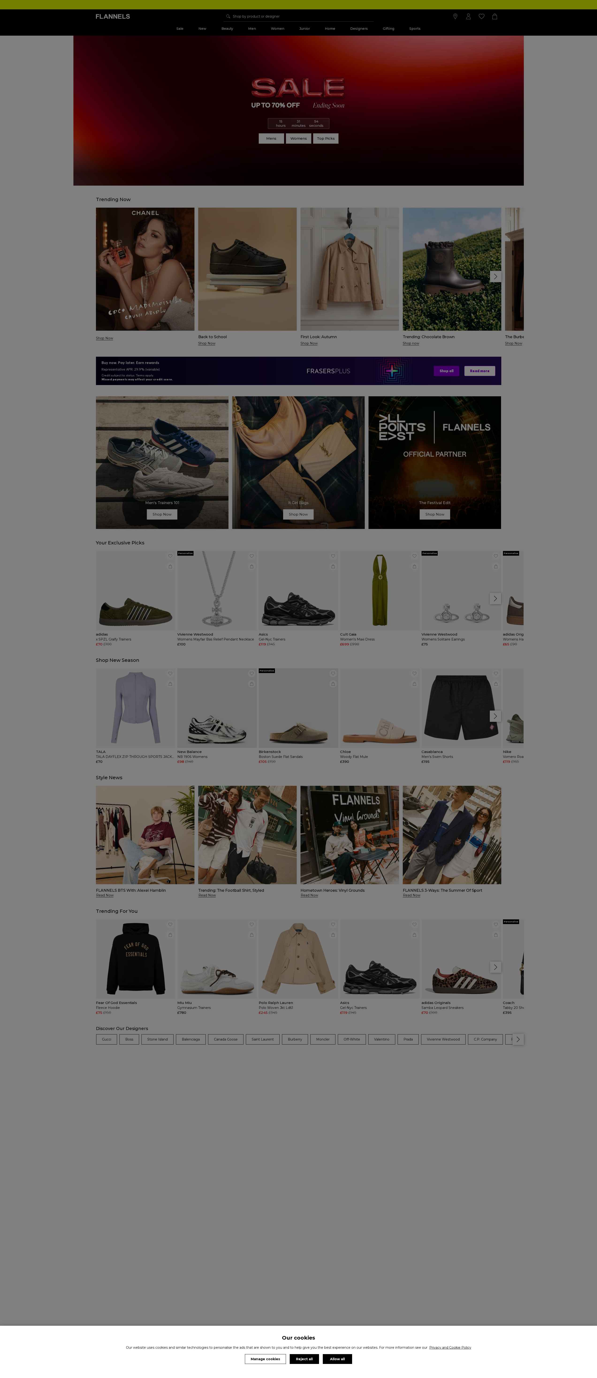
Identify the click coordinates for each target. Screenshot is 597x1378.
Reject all (304, 1359)
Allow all (337, 1359)
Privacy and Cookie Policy (450, 1347)
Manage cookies (265, 1359)
